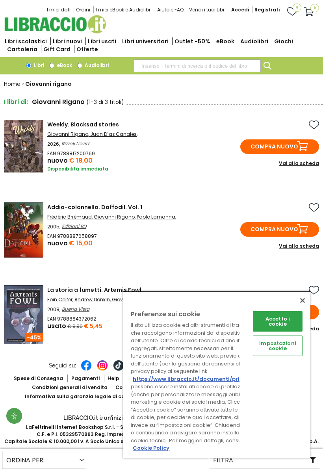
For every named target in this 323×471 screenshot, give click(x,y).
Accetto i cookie (277, 321)
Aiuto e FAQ (170, 9)
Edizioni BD (74, 226)
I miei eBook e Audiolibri (124, 9)
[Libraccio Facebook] (86, 369)
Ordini (83, 9)
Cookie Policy (151, 448)
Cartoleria (22, 49)
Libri (38, 65)
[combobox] (197, 65)
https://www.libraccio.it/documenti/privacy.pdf (198, 379)
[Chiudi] (302, 300)
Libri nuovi (67, 41)
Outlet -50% (192, 41)
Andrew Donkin (92, 299)
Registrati (267, 9)
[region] (216, 374)
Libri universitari (145, 41)
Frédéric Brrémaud (69, 216)
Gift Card (57, 49)
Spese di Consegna (38, 378)
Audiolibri (254, 41)
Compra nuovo (274, 146)
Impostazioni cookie (277, 345)
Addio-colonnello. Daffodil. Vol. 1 (94, 207)
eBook (225, 41)
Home (12, 84)
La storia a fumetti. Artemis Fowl (94, 290)
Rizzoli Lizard (75, 143)
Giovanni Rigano (67, 134)
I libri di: (16, 101)
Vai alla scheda (299, 163)
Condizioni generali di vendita (70, 387)
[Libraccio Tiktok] (118, 369)
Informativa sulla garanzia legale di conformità (86, 396)
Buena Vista (75, 309)
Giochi (283, 41)
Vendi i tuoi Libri (207, 9)
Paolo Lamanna (156, 216)
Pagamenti (85, 378)
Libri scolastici (26, 41)
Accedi (240, 9)
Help (113, 378)
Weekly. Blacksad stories (83, 124)
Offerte (87, 49)
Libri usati (102, 41)
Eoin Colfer (59, 299)
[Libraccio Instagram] (102, 369)
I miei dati (59, 9)
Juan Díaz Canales (113, 134)
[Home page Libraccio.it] (55, 31)
